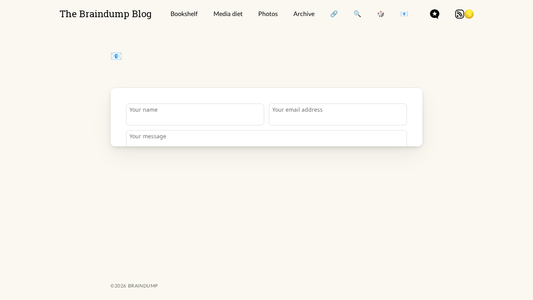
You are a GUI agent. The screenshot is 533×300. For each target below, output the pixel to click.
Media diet (228, 14)
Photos (268, 14)
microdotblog (434, 14)
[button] (469, 14)
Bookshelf (184, 14)
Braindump (142, 286)
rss (459, 14)
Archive (303, 14)
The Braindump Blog (106, 13)
